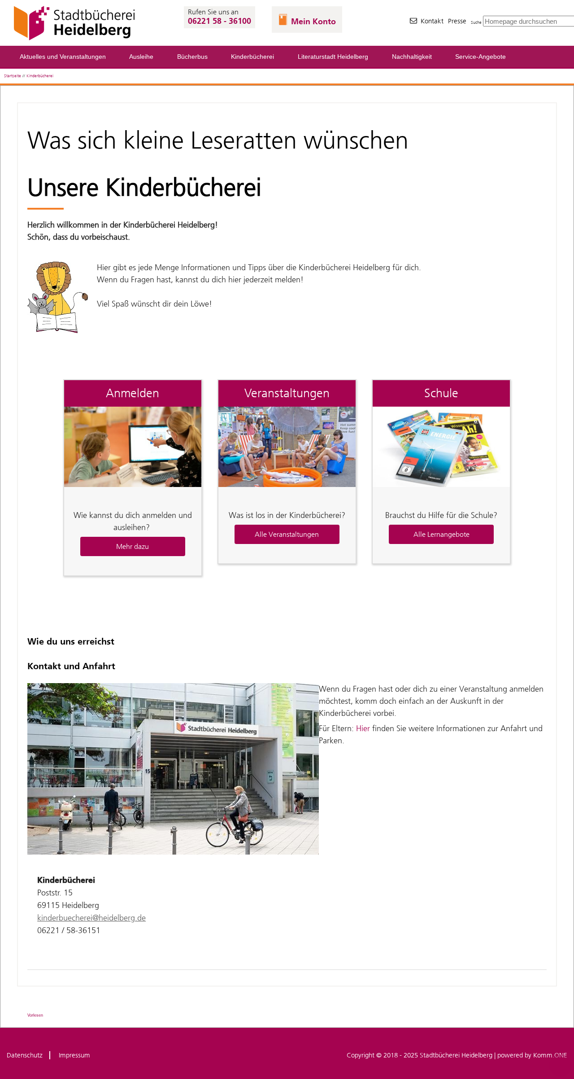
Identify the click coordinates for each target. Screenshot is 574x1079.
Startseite (12, 75)
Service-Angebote (480, 56)
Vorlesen (35, 1015)
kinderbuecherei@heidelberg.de (91, 918)
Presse (457, 21)
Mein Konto (313, 21)
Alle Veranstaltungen (287, 534)
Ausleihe (141, 56)
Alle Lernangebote (441, 534)
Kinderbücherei (252, 56)
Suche (476, 22)
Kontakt (432, 21)
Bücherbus (192, 56)
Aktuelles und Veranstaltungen (63, 56)
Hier (362, 728)
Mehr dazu (132, 546)
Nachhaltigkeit (412, 56)
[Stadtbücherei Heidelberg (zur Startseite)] (75, 40)
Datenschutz (25, 1055)
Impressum (74, 1055)
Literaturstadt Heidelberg (333, 56)
